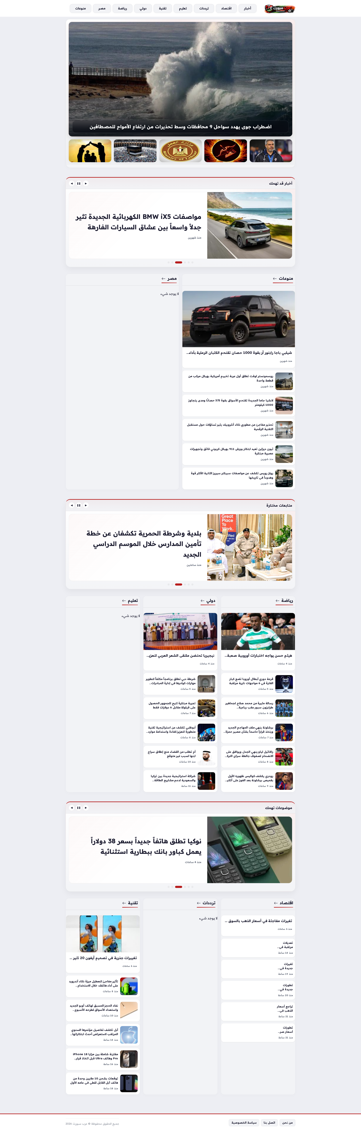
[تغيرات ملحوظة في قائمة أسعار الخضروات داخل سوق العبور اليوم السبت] (189, 887)
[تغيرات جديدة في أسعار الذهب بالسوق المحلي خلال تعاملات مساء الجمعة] (258, 969)
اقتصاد (286, 902)
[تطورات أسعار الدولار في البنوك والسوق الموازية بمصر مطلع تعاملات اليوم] (192, 887)
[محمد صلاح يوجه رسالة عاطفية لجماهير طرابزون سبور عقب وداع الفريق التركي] (192, 584)
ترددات (209, 902)
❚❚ (79, 183)
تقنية (133, 902)
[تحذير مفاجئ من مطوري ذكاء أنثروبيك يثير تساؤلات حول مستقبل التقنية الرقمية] (238, 430)
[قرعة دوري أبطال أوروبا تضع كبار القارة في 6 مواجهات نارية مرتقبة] (258, 684)
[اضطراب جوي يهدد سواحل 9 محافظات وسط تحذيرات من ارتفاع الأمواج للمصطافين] (180, 79)
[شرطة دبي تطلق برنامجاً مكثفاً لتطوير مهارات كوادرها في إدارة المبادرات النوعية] (180, 684)
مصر (172, 278)
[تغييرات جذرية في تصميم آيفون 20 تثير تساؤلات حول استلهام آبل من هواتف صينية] (103, 944)
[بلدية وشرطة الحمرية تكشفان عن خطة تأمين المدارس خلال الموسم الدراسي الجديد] (181, 584)
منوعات (286, 278)
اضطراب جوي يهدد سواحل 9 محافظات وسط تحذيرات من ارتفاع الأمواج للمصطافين (181, 127)
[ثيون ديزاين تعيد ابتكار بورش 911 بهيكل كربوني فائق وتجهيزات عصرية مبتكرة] (238, 454)
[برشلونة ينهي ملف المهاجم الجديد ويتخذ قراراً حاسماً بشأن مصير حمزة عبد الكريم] (258, 732)
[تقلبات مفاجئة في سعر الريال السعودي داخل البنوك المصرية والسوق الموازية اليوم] (169, 887)
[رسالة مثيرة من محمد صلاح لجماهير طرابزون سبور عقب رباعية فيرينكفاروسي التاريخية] (258, 708)
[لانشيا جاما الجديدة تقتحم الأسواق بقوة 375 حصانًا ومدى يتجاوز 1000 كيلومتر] (238, 406)
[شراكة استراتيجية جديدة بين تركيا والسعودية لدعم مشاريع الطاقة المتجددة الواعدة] (180, 781)
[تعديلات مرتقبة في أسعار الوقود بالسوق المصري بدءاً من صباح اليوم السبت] (258, 948)
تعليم (133, 600)
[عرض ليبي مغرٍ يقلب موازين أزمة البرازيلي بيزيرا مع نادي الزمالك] (189, 584)
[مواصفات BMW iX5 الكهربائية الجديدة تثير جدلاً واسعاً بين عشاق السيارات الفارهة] (181, 262)
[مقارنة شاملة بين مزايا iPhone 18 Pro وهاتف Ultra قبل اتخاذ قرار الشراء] (103, 1059)
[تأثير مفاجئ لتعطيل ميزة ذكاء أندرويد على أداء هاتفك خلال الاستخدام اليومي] (103, 986)
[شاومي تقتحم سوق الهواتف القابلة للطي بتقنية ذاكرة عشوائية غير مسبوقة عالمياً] (185, 887)
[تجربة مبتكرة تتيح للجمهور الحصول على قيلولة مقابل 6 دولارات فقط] (180, 708)
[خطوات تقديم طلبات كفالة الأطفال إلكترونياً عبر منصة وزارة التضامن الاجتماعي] (90, 150)
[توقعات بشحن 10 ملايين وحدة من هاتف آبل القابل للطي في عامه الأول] (103, 1083)
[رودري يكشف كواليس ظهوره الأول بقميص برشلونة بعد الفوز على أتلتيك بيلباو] (258, 781)
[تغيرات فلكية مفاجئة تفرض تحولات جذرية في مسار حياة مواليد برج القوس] (225, 150)
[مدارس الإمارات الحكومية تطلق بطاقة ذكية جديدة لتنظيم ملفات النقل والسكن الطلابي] (185, 584)
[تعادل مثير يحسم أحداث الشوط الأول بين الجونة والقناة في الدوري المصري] (169, 584)
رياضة (287, 600)
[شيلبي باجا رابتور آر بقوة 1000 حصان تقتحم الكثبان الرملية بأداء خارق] (238, 329)
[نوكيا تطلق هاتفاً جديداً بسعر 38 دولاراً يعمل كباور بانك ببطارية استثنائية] (181, 887)
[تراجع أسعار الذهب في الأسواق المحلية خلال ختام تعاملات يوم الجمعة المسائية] (258, 1011)
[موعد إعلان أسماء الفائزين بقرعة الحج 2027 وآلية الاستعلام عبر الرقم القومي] (135, 150)
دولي (211, 600)
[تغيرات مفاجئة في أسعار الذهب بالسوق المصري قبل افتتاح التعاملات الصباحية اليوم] (258, 925)
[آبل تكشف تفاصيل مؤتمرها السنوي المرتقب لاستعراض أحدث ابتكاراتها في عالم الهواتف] (103, 1035)
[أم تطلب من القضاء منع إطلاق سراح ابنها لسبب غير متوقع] (180, 757)
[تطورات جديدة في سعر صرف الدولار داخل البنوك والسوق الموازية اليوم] (258, 990)
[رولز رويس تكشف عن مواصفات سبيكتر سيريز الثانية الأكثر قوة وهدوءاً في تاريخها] (238, 478)
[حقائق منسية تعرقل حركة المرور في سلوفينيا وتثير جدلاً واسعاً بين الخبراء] (185, 262)
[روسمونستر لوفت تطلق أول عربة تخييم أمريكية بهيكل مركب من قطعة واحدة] (238, 381)
